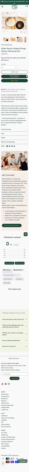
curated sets (5, 396)
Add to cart (14, 72)
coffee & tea (5, 403)
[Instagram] (9, 384)
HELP (3, 413)
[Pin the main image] (12, 146)
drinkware (4, 398)
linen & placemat (6, 45)
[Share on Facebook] (7, 146)
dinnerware (5, 394)
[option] (6, 39)
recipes (3, 448)
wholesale (4, 435)
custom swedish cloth (8, 437)
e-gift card (4, 410)
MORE (3, 430)
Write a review (19, 263)
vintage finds (5, 407)
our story (4, 433)
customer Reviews (7, 441)
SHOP (3, 392)
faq (2, 422)
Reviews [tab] (7, 270)
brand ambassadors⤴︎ (8, 439)
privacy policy (5, 424)
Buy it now (14, 81)
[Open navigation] (5, 6)
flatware (4, 401)
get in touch (5, 444)
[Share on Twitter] (9, 146)
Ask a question (9, 263)
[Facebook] (2, 384)
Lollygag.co (15, 455)
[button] (14, 76)
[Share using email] (14, 146)
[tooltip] (26, 76)
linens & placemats (7, 405)
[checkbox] (6, 283)
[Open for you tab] (25, 234)
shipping (4, 420)
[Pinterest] (6, 384)
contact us (4, 416)
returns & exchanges (7, 418)
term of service (6, 427)
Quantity (3, 64)
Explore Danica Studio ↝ (11, 225)
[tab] (18, 270)
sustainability (5, 446)
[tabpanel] (14, 289)
